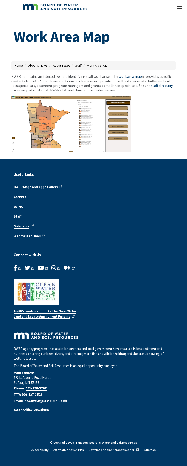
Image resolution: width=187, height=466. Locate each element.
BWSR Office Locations (31, 409)
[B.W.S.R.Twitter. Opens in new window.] (30, 268)
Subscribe (21, 226)
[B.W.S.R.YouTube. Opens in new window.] (43, 268)
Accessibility (40, 450)
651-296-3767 (36, 388)
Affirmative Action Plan (68, 450)
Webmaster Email (27, 236)
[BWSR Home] (68, 6)
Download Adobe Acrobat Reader (112, 450)
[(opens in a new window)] (93, 127)
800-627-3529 (31, 394)
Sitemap (150, 450)
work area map (130, 76)
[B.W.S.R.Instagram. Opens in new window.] (56, 268)
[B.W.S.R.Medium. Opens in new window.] (70, 268)
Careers (20, 197)
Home (19, 65)
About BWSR (61, 65)
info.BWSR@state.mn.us (42, 401)
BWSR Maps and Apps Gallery (36, 187)
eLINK (18, 206)
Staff (78, 65)
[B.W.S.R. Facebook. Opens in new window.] (18, 268)
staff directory (162, 85)
